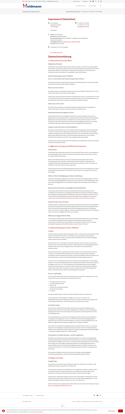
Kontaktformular (92, 5)
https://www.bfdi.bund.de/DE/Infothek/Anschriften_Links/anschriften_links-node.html (73, 198)
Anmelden (85, 1)
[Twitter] (90, 1)
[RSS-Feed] (101, 1)
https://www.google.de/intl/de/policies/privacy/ (60, 385)
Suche (73, 401)
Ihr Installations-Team (81, 5)
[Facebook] (98, 1)
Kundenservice (76, 1)
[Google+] (95, 1)
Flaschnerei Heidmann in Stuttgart (73, 11)
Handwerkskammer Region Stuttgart (71, 41)
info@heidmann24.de (84, 26)
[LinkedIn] (93, 1)
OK (120, 410)
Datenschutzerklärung (38, 411)
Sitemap (78, 401)
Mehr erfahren (111, 411)
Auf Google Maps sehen (56, 52)
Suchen (100, 5)
